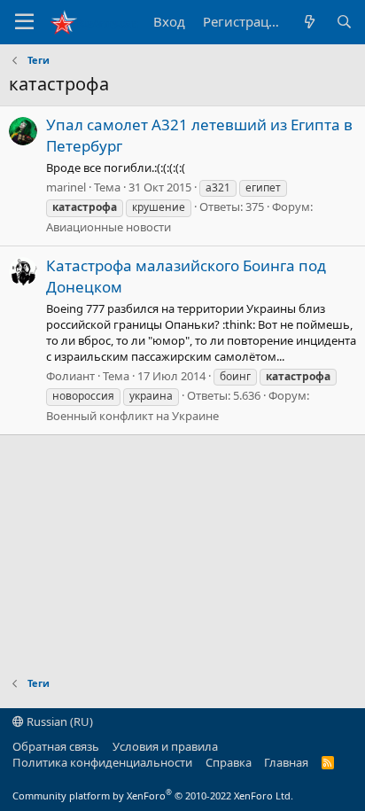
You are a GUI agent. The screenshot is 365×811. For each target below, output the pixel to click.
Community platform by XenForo (152, 795)
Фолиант (70, 376)
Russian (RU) (58, 721)
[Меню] (24, 22)
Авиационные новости (108, 227)
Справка (229, 762)
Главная (286, 762)
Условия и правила (165, 746)
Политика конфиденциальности (102, 762)
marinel (66, 187)
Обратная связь (55, 746)
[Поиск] (344, 21)
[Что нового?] (308, 21)
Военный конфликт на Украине (132, 416)
